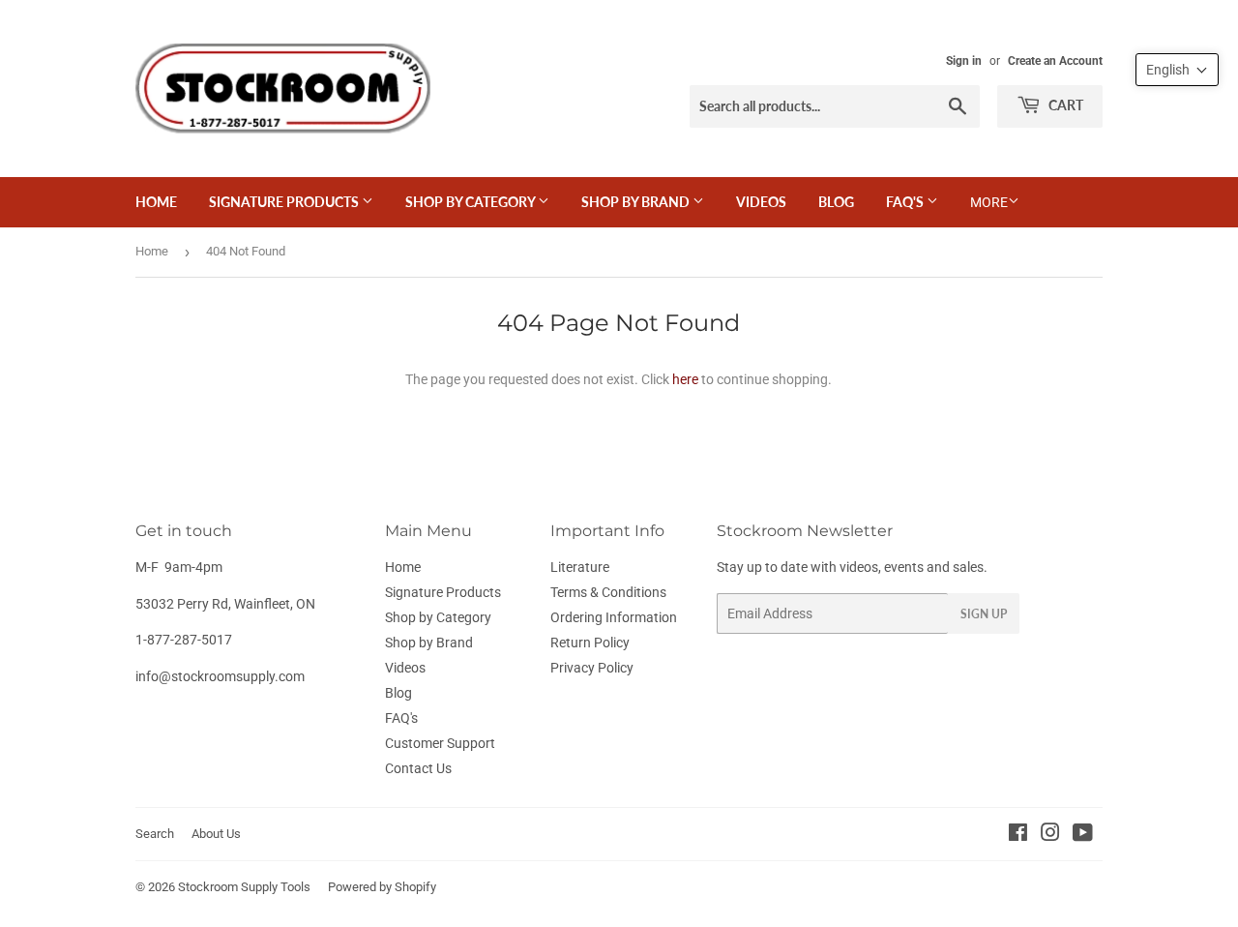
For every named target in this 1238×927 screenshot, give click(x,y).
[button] (1177, 69)
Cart (1064, 105)
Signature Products (285, 202)
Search (154, 833)
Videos (761, 202)
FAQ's (906, 202)
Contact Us (418, 768)
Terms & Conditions (608, 592)
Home (156, 202)
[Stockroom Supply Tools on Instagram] (1050, 835)
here (685, 379)
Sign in (964, 61)
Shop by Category (471, 202)
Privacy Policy (592, 667)
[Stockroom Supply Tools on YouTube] (1083, 835)
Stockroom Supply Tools (244, 887)
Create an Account (1055, 61)
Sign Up (983, 614)
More (989, 202)
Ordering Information (613, 617)
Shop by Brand (637, 202)
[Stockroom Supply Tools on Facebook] (1018, 835)
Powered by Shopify (382, 887)
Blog (836, 202)
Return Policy (590, 642)
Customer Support (440, 743)
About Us (216, 833)
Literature (579, 567)
